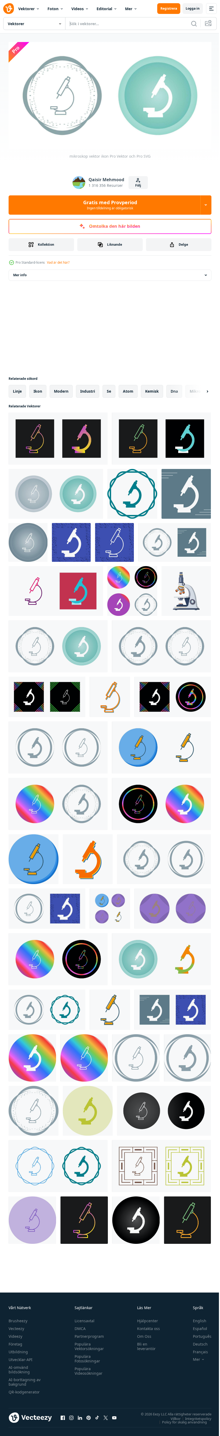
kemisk (152, 389)
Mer (128, 8)
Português (198, 1334)
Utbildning (18, 1349)
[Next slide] (198, 389)
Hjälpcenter (145, 1318)
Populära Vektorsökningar (87, 1344)
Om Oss (142, 1334)
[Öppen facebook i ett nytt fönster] (63, 1416)
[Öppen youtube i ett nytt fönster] (114, 1416)
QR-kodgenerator (24, 1389)
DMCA (78, 1326)
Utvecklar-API (20, 1357)
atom (128, 389)
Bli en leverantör (144, 1344)
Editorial (104, 8)
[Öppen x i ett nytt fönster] (106, 1416)
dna (174, 389)
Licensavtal (83, 1318)
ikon (38, 389)
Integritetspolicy (194, 1416)
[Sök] (194, 23)
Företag (15, 1341)
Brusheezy (18, 1318)
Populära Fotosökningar (86, 1356)
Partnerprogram (87, 1334)
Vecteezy (16, 1326)
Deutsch (196, 1341)
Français (196, 1349)
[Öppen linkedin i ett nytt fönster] (80, 1416)
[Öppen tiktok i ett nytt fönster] (97, 1416)
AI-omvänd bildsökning (19, 1367)
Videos (77, 8)
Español (196, 1326)
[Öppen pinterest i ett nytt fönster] (88, 1416)
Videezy (15, 1334)
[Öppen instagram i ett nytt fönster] (71, 1416)
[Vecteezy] (8, 8)
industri (87, 389)
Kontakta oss (146, 1326)
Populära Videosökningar (87, 1369)
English (195, 1318)
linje (17, 389)
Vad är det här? (58, 262)
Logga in (193, 8)
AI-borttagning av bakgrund (25, 1380)
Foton (52, 8)
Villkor (172, 1416)
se (109, 389)
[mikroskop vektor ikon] (58, 436)
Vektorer (26, 8)
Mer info (20, 273)
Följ (138, 185)
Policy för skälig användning (180, 1420)
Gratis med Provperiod (110, 204)
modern (61, 389)
